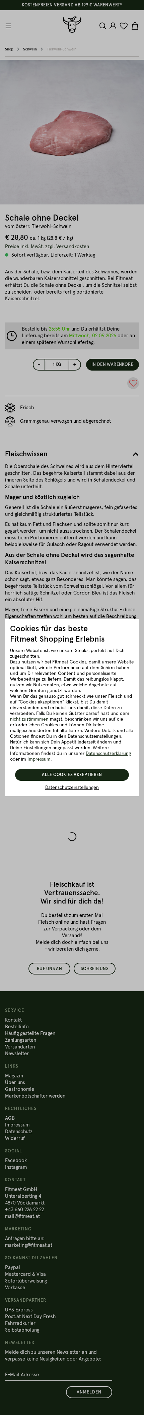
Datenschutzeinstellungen (72, 787)
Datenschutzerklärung (108, 753)
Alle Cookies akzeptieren (72, 775)
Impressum (39, 759)
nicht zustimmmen (29, 719)
